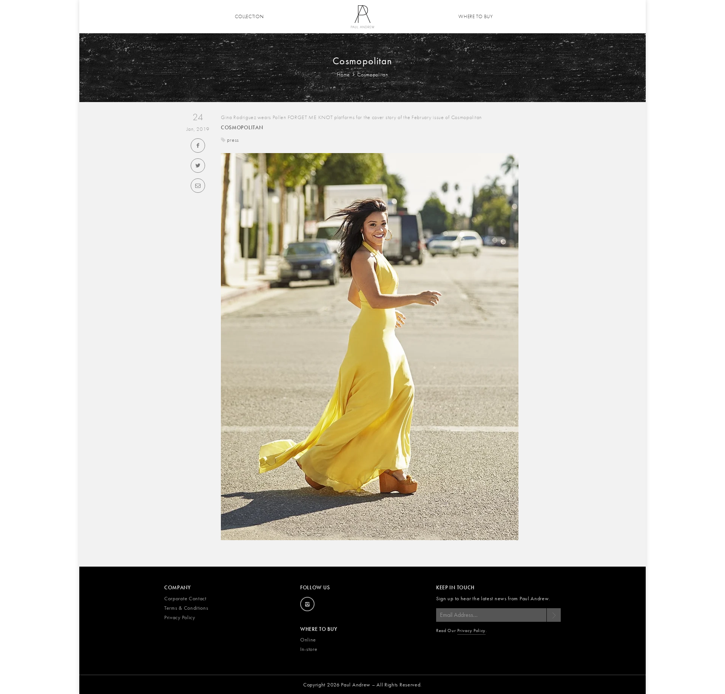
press (233, 139)
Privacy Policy (179, 617)
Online (308, 639)
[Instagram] (307, 604)
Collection (249, 16)
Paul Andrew (355, 684)
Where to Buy (475, 16)
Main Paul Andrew (362, 16)
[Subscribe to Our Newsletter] (553, 615)
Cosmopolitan (242, 127)
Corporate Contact (185, 598)
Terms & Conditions (186, 607)
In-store (309, 649)
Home (344, 74)
